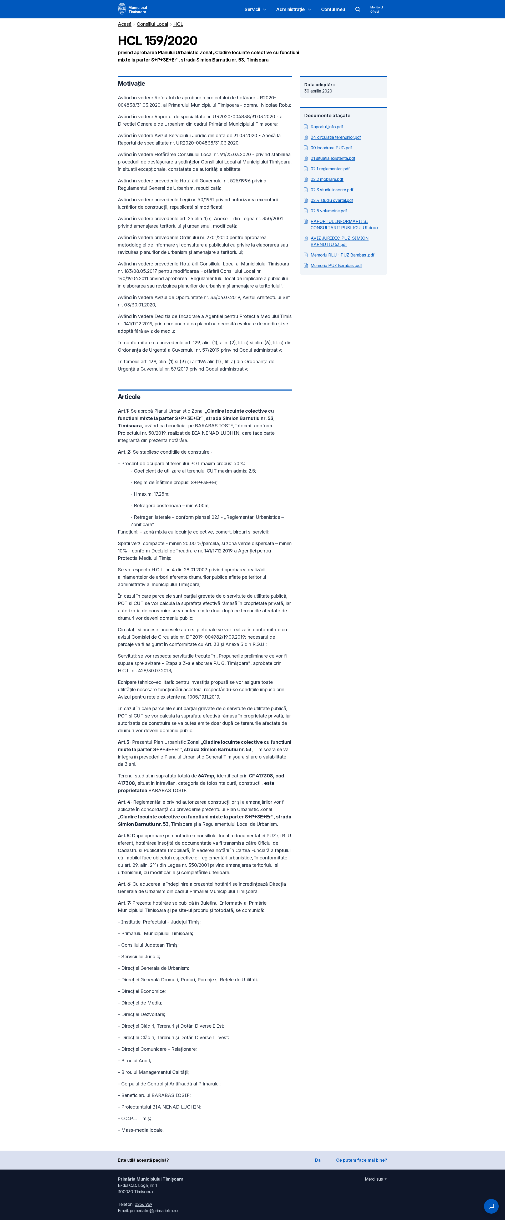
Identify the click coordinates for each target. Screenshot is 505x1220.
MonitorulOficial (376, 9)
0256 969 (143, 1204)
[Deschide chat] (491, 1206)
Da (318, 1160)
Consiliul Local (152, 24)
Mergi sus (374, 1179)
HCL (178, 24)
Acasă (125, 24)
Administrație (290, 9)
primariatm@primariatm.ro (154, 1210)
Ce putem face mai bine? (361, 1160)
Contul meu (333, 9)
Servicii (252, 9)
